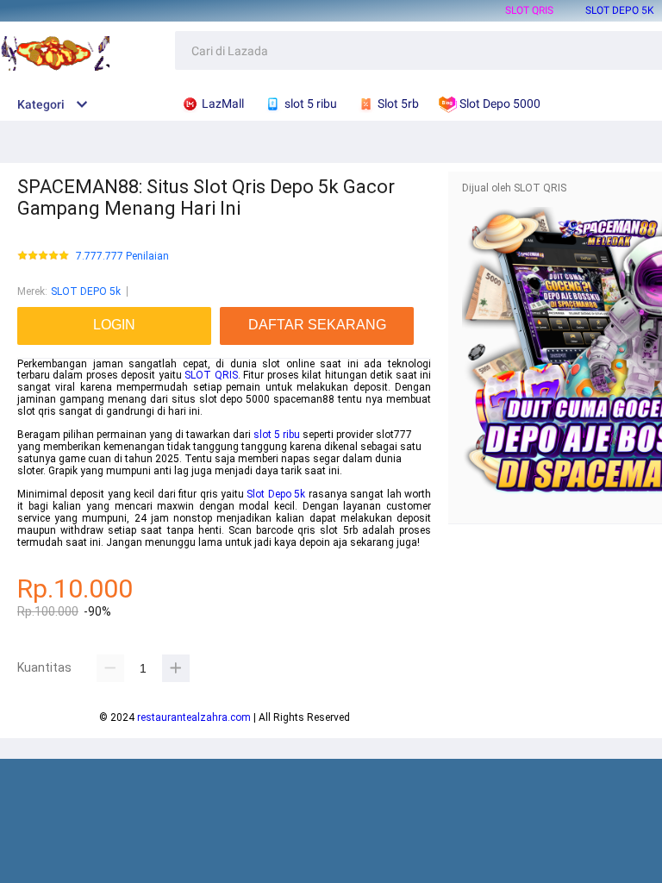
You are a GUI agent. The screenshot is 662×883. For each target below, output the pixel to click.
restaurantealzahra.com (194, 717)
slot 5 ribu (276, 435)
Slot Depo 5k (276, 494)
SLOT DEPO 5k (619, 10)
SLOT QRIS (529, 10)
